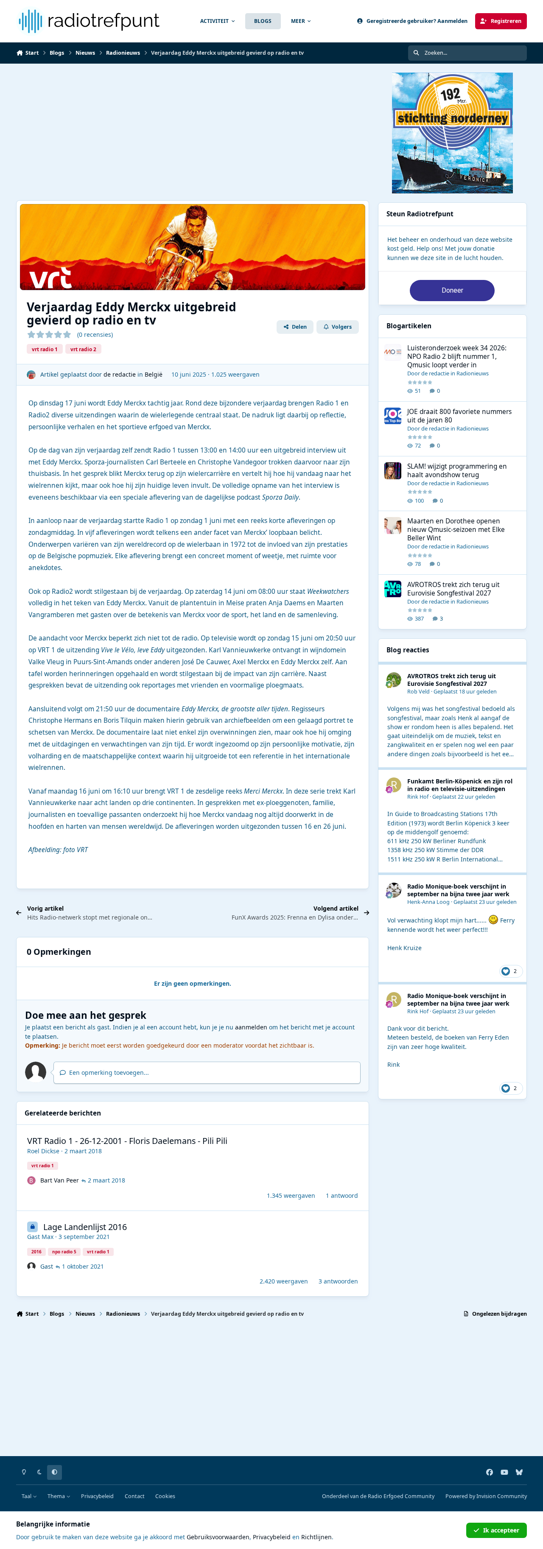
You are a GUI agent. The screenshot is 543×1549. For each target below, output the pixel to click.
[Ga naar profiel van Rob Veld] (393, 679)
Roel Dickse (43, 1151)
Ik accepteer (501, 1530)
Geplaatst (465, 691)
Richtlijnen (316, 1537)
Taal (27, 1496)
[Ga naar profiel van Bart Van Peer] (31, 1180)
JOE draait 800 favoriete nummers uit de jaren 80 (459, 416)
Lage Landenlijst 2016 (85, 1227)
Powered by (486, 1496)
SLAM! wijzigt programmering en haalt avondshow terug (457, 470)
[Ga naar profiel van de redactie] (31, 374)
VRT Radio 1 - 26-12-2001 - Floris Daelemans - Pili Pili (127, 1140)
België (153, 374)
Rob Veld (418, 691)
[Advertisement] (192, 132)
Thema (57, 1496)
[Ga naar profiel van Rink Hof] (393, 784)
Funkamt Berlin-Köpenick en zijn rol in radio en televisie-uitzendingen (459, 785)
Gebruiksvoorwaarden (218, 1537)
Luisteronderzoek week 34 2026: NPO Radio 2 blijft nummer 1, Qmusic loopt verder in (457, 356)
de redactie (120, 374)
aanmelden (251, 1027)
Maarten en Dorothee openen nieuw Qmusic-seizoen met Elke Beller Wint (456, 529)
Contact (135, 1496)
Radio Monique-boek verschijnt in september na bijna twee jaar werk (458, 890)
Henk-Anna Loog (428, 902)
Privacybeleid (97, 1496)
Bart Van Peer (59, 1180)
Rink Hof (417, 796)
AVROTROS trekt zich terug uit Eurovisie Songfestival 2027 (453, 589)
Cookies (165, 1496)
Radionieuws (472, 373)
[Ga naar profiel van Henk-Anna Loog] (393, 890)
